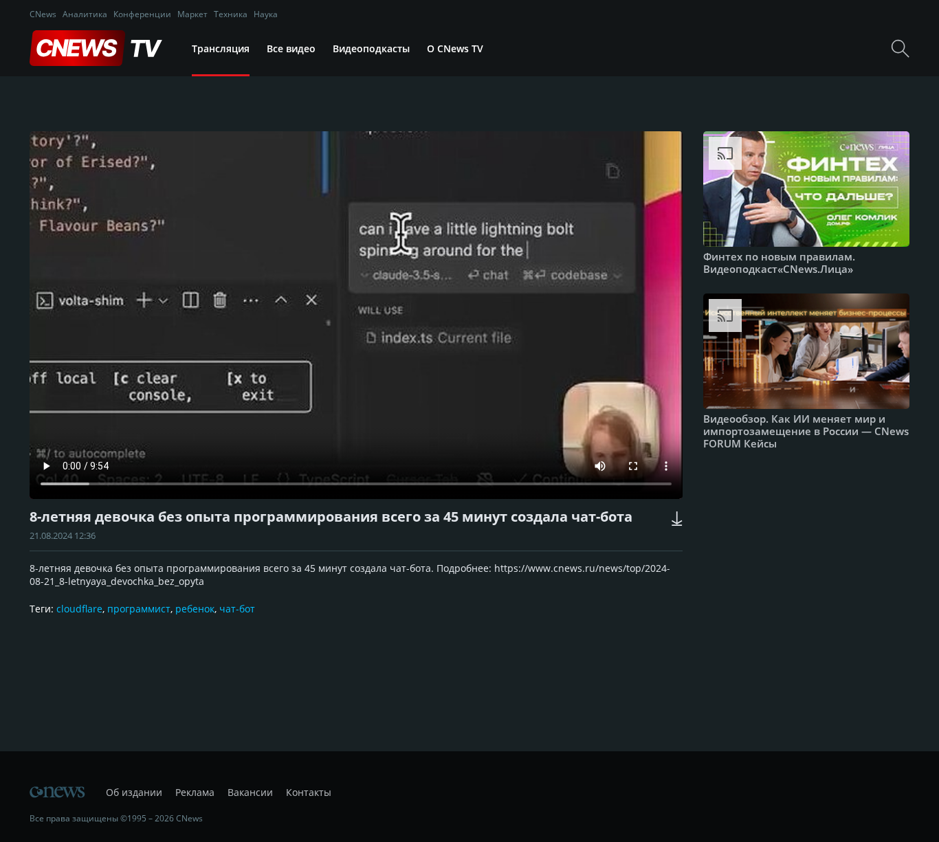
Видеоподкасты (371, 48)
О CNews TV (455, 48)
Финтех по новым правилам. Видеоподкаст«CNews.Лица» (779, 262)
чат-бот (237, 608)
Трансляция (221, 48)
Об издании (134, 792)
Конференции (142, 14)
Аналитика (85, 14)
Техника (230, 14)
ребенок (194, 608)
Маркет (192, 14)
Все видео (291, 48)
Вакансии (250, 792)
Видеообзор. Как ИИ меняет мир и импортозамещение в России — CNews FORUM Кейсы (806, 431)
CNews (43, 14)
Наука (266, 14)
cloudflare (79, 608)
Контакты (308, 792)
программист (138, 608)
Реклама (194, 792)
